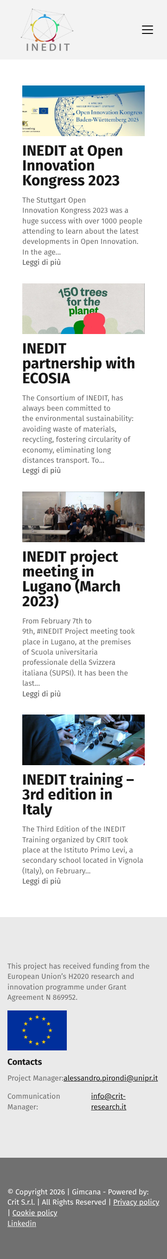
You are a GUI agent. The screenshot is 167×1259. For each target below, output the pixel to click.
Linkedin (21, 1224)
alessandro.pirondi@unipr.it (111, 1078)
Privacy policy (136, 1202)
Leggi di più (41, 262)
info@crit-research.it (108, 1102)
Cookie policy (35, 1213)
